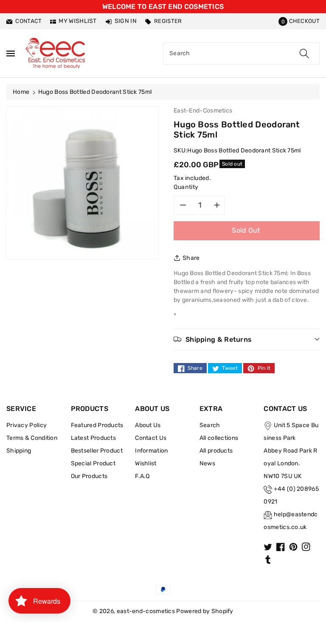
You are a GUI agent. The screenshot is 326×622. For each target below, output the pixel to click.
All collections (219, 438)
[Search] (304, 53)
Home (21, 92)
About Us (147, 425)
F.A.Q (142, 476)
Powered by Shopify (204, 611)
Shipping (18, 450)
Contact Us (150, 438)
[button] (299, 21)
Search (210, 425)
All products (216, 450)
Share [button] (191, 258)
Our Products (89, 476)
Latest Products (93, 438)
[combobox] (241, 53)
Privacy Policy (26, 425)
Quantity (186, 187)
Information (151, 450)
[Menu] (10, 53)
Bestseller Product (97, 450)
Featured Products (97, 425)
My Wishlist (77, 21)
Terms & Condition (31, 438)
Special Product (93, 463)
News (207, 463)
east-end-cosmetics (146, 611)
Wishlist (145, 463)
